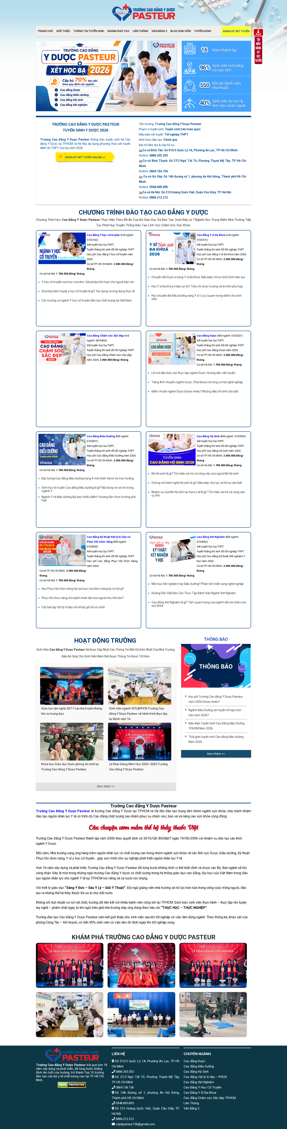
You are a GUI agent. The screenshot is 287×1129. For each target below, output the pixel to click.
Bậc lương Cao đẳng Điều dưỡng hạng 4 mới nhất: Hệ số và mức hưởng (88, 478)
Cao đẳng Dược (194, 1061)
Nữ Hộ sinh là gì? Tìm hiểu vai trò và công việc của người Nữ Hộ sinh (195, 473)
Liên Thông (140, 31)
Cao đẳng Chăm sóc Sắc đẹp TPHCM (210, 1098)
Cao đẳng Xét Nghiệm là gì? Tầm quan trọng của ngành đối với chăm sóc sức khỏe (198, 604)
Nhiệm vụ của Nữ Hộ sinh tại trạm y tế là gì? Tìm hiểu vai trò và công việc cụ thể (198, 493)
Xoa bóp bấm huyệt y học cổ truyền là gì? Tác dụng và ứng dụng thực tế (88, 291)
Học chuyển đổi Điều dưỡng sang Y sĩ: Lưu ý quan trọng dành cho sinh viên (196, 297)
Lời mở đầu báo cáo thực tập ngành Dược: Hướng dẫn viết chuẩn (193, 373)
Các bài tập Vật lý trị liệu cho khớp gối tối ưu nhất (73, 607)
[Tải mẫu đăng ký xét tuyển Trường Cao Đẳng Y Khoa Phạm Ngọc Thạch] (258, 65)
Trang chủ (45, 31)
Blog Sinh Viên (180, 31)
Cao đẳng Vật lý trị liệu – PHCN (205, 1077)
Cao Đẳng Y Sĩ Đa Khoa (200, 1093)
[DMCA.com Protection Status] (72, 1085)
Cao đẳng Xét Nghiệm (199, 1082)
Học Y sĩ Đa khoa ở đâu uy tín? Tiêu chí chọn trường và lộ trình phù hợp (197, 286)
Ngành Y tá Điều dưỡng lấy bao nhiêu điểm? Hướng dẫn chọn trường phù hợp (89, 498)
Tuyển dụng (202, 31)
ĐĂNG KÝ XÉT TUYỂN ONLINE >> (85, 157)
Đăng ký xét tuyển (236, 31)
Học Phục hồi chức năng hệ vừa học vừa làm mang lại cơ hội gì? (83, 588)
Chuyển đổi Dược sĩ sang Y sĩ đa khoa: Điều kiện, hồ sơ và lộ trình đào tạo (198, 277)
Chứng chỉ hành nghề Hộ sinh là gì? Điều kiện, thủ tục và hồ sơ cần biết (196, 482)
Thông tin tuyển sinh (89, 31)
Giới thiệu (63, 31)
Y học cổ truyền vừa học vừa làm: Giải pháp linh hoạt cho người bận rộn (88, 282)
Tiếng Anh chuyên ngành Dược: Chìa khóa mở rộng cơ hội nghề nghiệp (197, 382)
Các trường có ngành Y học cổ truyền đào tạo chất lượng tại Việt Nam (87, 300)
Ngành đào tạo (118, 31)
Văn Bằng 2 (159, 31)
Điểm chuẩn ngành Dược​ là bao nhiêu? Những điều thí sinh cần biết (194, 391)
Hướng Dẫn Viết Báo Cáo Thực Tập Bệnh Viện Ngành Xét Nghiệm (193, 593)
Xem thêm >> (106, 786)
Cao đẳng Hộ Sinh (196, 1072)
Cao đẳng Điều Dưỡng (199, 1066)
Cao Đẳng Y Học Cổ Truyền (202, 1087)
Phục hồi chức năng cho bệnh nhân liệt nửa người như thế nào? (83, 598)
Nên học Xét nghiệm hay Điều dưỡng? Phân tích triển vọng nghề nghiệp (197, 584)
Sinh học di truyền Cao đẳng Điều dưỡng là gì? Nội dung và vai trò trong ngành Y (88, 489)
